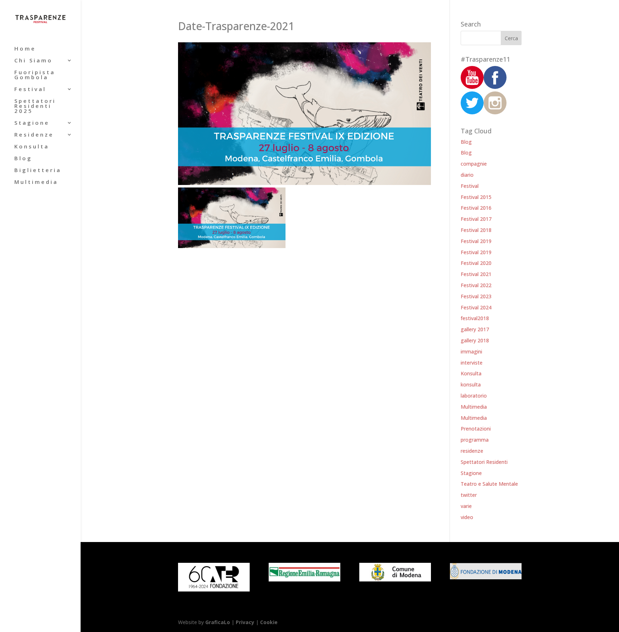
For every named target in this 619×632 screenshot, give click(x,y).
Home (25, 49)
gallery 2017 (475, 329)
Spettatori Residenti (484, 461)
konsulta (471, 384)
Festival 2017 (476, 218)
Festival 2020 (476, 263)
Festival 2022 (476, 285)
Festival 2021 (476, 274)
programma (475, 439)
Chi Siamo (33, 61)
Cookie (269, 622)
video (467, 517)
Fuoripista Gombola (34, 75)
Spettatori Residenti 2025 (35, 106)
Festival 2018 (476, 230)
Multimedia (36, 182)
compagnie (474, 163)
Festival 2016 (476, 207)
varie (466, 506)
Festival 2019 (476, 241)
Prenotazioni (476, 428)
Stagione (31, 123)
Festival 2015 (476, 197)
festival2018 (475, 318)
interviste (472, 362)
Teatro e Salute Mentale (489, 483)
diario (467, 174)
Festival (30, 89)
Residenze (34, 135)
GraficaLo (218, 622)
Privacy (245, 622)
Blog (23, 159)
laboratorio (474, 395)
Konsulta (31, 147)
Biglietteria (37, 170)
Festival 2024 (476, 307)
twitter (469, 494)
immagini (471, 351)
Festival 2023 (476, 296)
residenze (472, 450)
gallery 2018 (475, 340)
